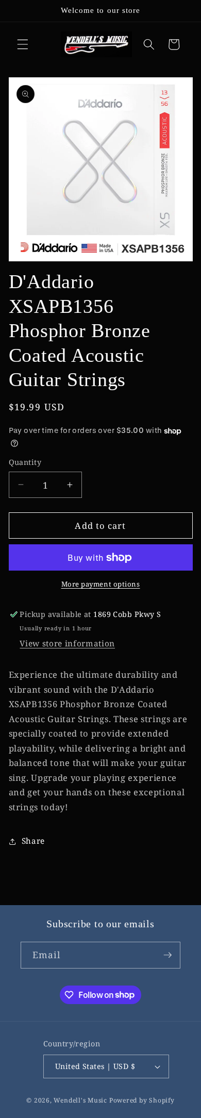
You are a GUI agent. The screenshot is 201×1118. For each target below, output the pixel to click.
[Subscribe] (167, 955)
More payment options (100, 584)
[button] (22, 44)
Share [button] (33, 841)
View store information (67, 643)
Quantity (25, 462)
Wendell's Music (80, 1100)
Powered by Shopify (142, 1100)
